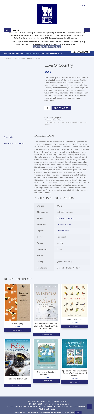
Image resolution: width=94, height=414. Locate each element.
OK (78, 412)
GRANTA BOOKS (64, 224)
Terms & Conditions (36, 401)
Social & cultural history (73, 122)
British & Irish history (56, 122)
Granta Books (63, 231)
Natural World (20, 59)
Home (8, 59)
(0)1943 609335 (35, 404)
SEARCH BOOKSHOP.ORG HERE (47, 47)
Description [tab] (9, 137)
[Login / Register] (75, 5)
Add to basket (61, 108)
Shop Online (32, 53)
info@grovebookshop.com (57, 404)
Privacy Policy (69, 412)
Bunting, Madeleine (65, 218)
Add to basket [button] (17, 330)
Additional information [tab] (14, 143)
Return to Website (52, 53)
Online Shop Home (13, 53)
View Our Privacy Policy (56, 401)
